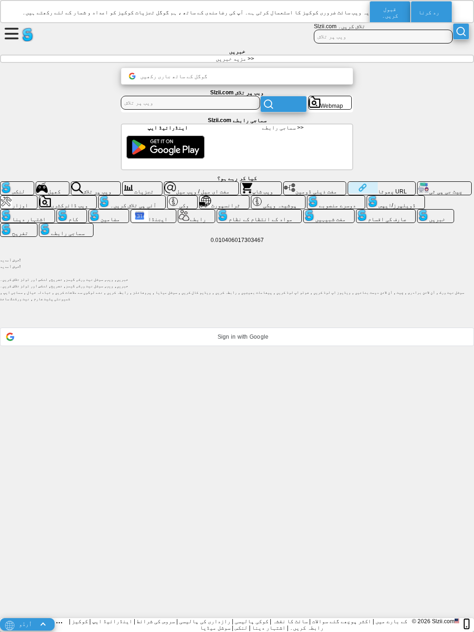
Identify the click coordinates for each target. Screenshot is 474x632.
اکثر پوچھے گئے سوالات (341, 621)
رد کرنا (428, 12)
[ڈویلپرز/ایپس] (396, 199)
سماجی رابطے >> (283, 127)
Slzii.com (443, 621)
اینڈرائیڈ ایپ (112, 621)
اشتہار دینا (269, 628)
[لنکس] (17, 185)
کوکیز (80, 621)
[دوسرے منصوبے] (336, 199)
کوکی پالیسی (251, 621)
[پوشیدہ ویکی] (278, 199)
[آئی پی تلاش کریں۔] (132, 199)
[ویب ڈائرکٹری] (68, 199)
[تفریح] (18, 226)
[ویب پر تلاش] (96, 185)
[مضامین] (108, 213)
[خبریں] (436, 213)
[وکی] (182, 199)
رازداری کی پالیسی (205, 621)
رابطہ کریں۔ (307, 628)
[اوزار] (18, 199)
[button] (237, 337)
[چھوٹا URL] (382, 185)
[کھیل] (53, 185)
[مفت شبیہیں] (329, 213)
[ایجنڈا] (154, 213)
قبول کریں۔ (390, 12)
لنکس (241, 628)
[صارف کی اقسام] (386, 213)
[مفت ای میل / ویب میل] (201, 185)
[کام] (71, 213)
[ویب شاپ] (261, 185)
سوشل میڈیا (215, 628)
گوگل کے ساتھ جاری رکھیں (173, 76)
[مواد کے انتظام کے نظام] (259, 213)
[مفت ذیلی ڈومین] (314, 185)
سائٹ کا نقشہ (290, 621)
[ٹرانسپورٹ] (224, 199)
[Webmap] (330, 99)
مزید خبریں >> (235, 59)
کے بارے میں (391, 621)
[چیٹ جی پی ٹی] (444, 185)
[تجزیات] (142, 185)
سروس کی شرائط (156, 621)
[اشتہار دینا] (27, 213)
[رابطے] (196, 213)
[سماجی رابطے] (66, 226)
